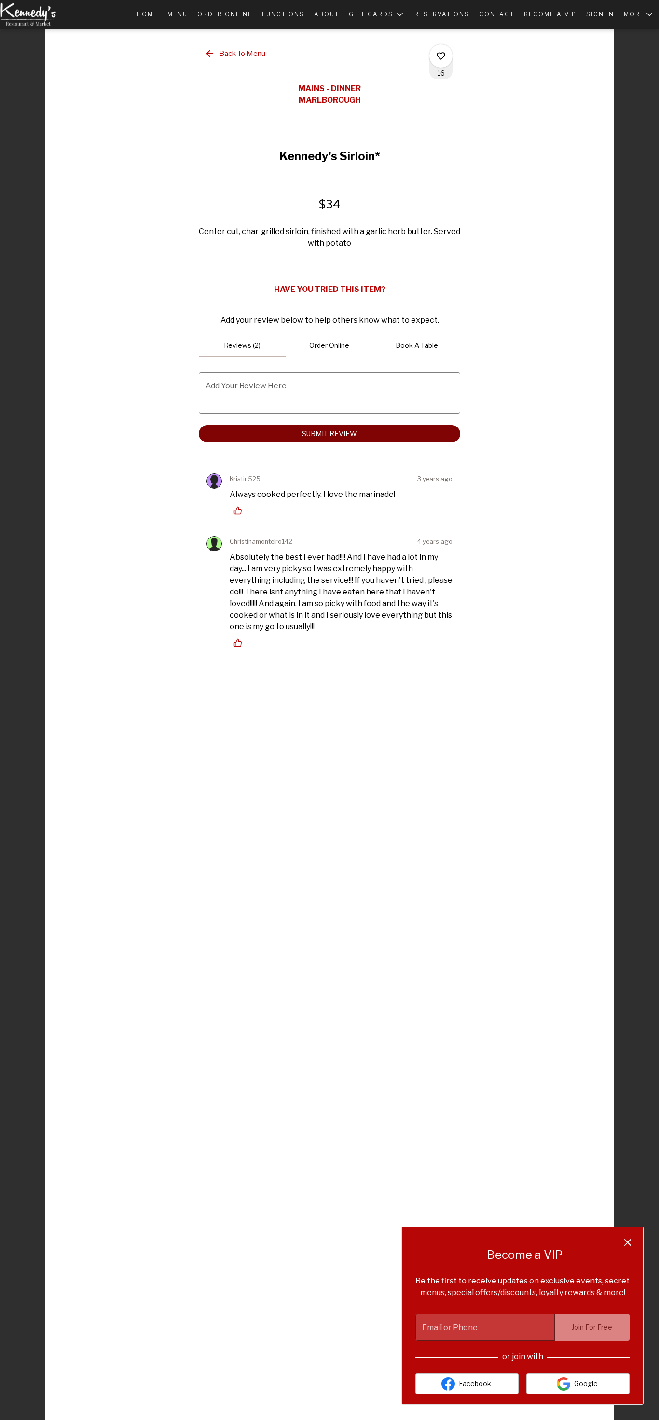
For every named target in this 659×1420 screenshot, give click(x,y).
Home (147, 14)
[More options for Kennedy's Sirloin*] (441, 56)
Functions (283, 14)
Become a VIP (550, 14)
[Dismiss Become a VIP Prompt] (627, 1242)
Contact (496, 14)
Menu (177, 14)
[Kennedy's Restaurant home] (43, 14)
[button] (377, 14)
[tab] (242, 345)
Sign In (600, 14)
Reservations (441, 14)
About (326, 14)
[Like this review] (240, 510)
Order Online (224, 14)
